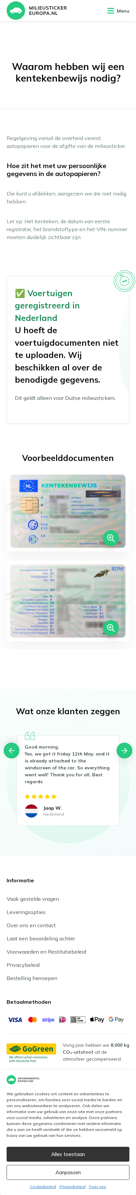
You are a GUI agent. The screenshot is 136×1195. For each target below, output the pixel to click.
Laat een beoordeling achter (41, 938)
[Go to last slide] (11, 750)
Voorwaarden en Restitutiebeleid (46, 951)
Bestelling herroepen (32, 978)
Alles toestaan (68, 1154)
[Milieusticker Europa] (37, 10)
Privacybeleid (72, 1186)
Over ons (97, 1186)
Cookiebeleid (43, 1186)
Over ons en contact (31, 925)
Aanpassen (68, 1172)
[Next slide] (124, 750)
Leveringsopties (26, 912)
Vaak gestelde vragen (33, 899)
